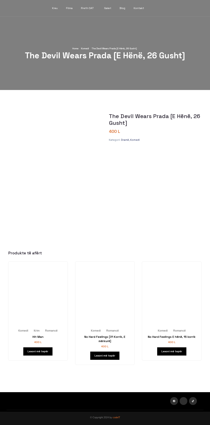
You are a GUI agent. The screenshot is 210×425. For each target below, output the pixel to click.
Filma (69, 8)
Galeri (107, 8)
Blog (122, 8)
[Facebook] (174, 401)
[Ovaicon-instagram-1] (184, 401)
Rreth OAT (87, 8)
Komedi (85, 48)
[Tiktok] (193, 401)
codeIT (116, 417)
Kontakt (139, 8)
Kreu (55, 8)
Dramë (125, 140)
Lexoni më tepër (38, 351)
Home (75, 48)
